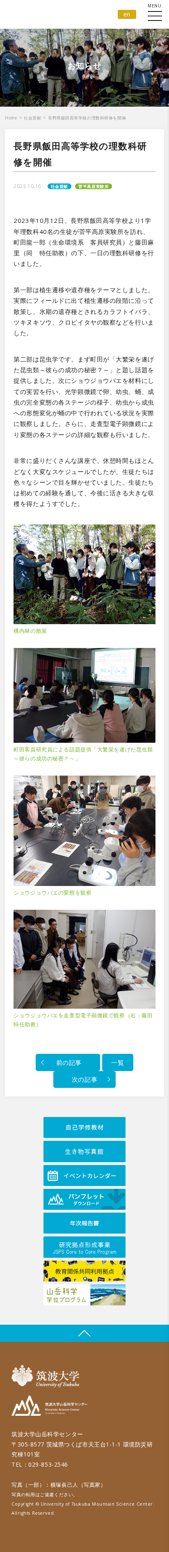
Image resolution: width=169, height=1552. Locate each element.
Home (11, 118)
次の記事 (84, 1079)
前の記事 (68, 1062)
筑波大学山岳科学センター (49, 1407)
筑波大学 (47, 1376)
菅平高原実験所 (93, 186)
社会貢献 (32, 118)
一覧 (117, 1062)
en (126, 14)
